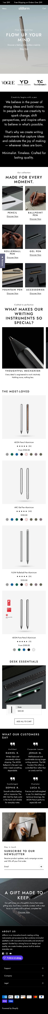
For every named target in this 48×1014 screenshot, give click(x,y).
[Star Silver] (33, 649)
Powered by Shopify (10, 1008)
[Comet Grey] (7, 454)
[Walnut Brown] (31, 454)
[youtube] (10, 953)
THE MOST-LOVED (16, 391)
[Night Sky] (16, 454)
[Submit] (41, 866)
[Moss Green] (40, 454)
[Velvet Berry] (36, 454)
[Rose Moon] (26, 454)
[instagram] (6, 953)
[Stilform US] (24, 8)
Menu (4, 8)
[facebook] (3, 953)
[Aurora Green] (12, 454)
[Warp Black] (21, 454)
